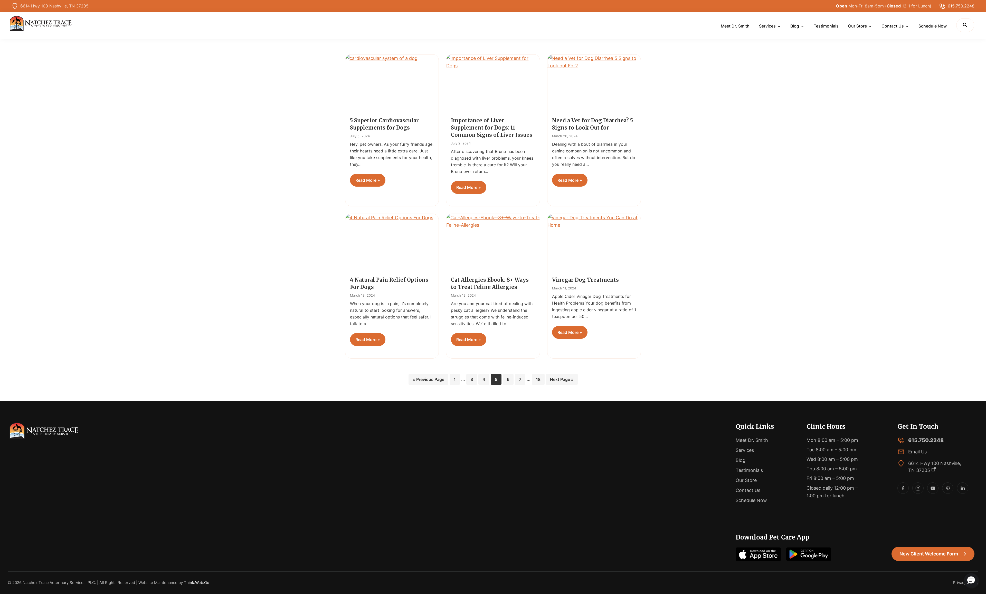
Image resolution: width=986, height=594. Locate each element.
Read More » (367, 180)
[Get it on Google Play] (808, 554)
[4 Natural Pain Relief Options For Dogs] (392, 243)
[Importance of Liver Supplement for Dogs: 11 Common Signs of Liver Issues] (492, 83)
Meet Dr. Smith (752, 440)
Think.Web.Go (196, 582)
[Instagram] (918, 488)
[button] (965, 25)
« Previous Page (428, 381)
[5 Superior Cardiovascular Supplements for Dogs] (392, 83)
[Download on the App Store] (758, 554)
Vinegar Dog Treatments (585, 280)
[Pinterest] (947, 488)
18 (540, 379)
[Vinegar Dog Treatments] (594, 243)
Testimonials (749, 470)
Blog (740, 460)
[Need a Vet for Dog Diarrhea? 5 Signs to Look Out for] (594, 83)
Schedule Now (751, 500)
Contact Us (748, 490)
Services (745, 450)
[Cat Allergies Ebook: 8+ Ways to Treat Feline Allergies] (492, 243)
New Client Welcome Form (928, 553)
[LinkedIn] (962, 488)
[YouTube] (932, 488)
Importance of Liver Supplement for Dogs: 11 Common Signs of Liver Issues (491, 127)
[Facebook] (903, 488)
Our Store (746, 480)
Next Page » (562, 381)
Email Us (917, 451)
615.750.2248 (961, 5)
